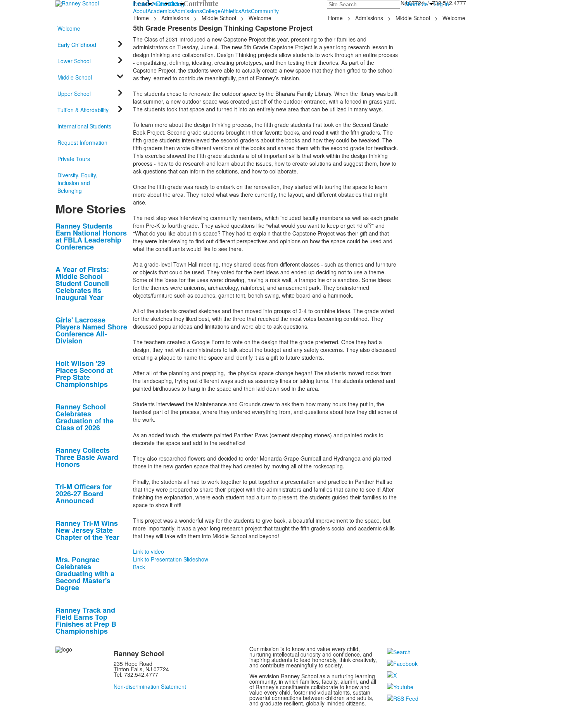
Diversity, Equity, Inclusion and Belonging (77, 182)
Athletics (231, 11)
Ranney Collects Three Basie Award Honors (86, 457)
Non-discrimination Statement (150, 686)
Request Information (82, 142)
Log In (441, 4)
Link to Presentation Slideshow (170, 559)
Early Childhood (76, 45)
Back (139, 567)
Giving (176, 4)
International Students (84, 126)
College (211, 11)
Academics (160, 11)
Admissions (188, 11)
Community (265, 11)
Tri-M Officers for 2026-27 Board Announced (83, 494)
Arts (246, 11)
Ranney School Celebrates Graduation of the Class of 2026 (84, 417)
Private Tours (73, 159)
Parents (142, 4)
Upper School (74, 93)
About (140, 11)
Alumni (160, 4)
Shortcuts (416, 4)
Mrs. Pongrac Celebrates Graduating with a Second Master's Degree (84, 574)
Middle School (219, 18)
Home (142, 18)
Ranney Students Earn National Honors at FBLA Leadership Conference (91, 236)
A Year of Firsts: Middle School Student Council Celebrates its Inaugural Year (82, 283)
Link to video (148, 551)
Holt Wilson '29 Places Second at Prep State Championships (84, 373)
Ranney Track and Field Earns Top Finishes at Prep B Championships (85, 620)
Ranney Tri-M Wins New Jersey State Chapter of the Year (87, 530)
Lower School (74, 61)
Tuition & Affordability (83, 110)
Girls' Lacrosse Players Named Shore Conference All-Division (91, 330)
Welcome (68, 28)
